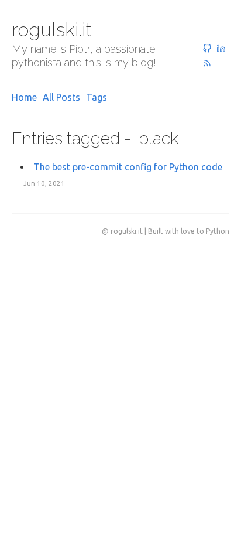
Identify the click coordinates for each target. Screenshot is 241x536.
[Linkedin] (221, 49)
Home (24, 97)
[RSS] (207, 64)
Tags (96, 97)
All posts (61, 97)
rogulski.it (52, 29)
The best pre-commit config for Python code (127, 167)
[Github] (207, 49)
